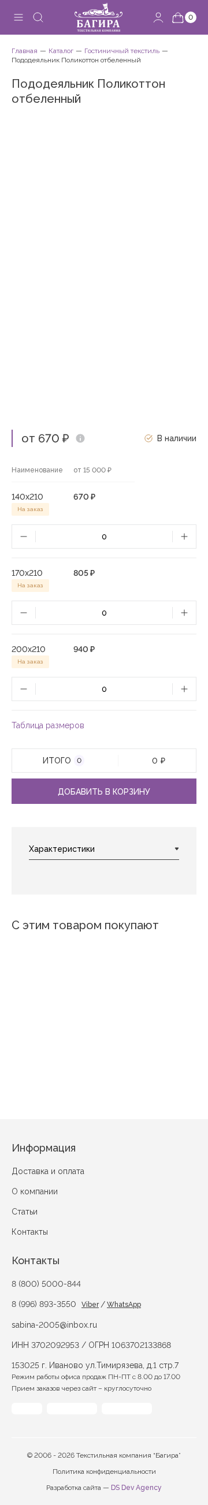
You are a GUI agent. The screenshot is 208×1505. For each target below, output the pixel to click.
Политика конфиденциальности (104, 1471)
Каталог (61, 51)
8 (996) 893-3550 (44, 1304)
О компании (35, 1191)
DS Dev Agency (136, 1488)
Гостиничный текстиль (121, 51)
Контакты (30, 1231)
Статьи (25, 1211)
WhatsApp (124, 1305)
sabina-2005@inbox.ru (54, 1324)
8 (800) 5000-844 (46, 1283)
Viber (90, 1305)
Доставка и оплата (48, 1171)
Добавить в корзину (104, 791)
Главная (25, 51)
